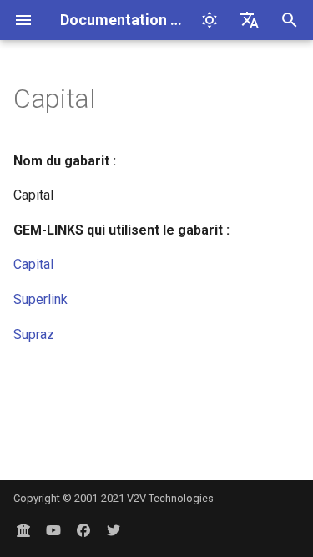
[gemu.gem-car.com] (23, 530)
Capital (33, 264)
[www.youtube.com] (53, 530)
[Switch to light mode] (209, 20)
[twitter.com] (113, 530)
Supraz (33, 334)
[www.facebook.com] (83, 530)
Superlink (40, 299)
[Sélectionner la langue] (249, 20)
